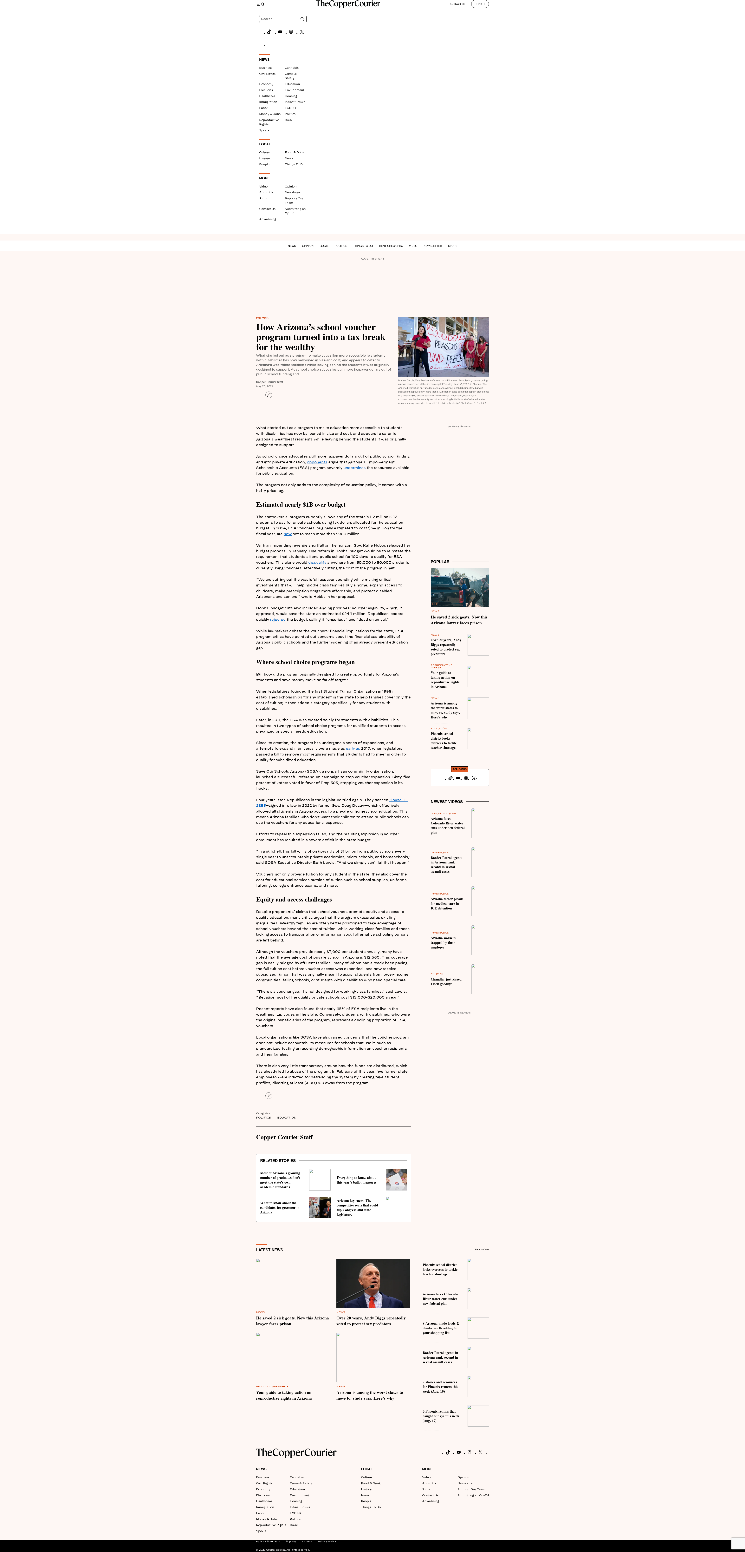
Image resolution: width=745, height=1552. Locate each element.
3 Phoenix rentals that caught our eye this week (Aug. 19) (441, 1416)
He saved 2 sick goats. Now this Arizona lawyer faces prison (459, 620)
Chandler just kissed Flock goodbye (446, 981)
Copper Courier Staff (269, 382)
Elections (266, 90)
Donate (480, 4)
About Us (266, 192)
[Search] (302, 19)
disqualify (317, 563)
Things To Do (295, 164)
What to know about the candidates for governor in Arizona (279, 1207)
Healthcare (267, 96)
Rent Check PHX (391, 246)
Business (265, 68)
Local (324, 246)
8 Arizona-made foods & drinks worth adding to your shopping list (441, 1328)
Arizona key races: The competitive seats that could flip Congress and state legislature (357, 1207)
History (264, 158)
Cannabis (292, 68)
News (289, 158)
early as (353, 748)
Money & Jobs (270, 114)
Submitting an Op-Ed (473, 1495)
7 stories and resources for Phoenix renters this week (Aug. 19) (440, 1386)
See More (482, 1249)
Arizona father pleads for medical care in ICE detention (447, 903)
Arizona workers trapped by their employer (443, 942)
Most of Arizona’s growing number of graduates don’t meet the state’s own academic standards (280, 1179)
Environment (294, 90)
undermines (354, 468)
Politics (290, 114)
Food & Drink (294, 152)
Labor (263, 108)
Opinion (291, 186)
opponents (317, 462)
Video (263, 186)
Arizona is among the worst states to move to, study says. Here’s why (445, 710)
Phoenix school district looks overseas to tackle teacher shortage (444, 740)
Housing (291, 96)
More (427, 1468)
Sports (264, 130)
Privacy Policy (327, 1541)
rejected (278, 620)
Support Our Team (471, 1489)
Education (292, 84)
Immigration (268, 102)
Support (291, 1541)
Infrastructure (295, 102)
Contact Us (267, 209)
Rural (289, 120)
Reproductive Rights (272, 1386)
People (264, 164)
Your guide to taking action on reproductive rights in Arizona (445, 679)
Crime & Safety (301, 1483)
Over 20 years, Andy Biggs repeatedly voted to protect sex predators (446, 646)
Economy (266, 84)
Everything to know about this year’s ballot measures (357, 1180)
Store (263, 198)
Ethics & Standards (268, 1541)
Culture (264, 152)
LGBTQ (290, 108)
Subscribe (457, 4)
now (288, 534)
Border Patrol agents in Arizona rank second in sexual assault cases (446, 864)
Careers (307, 1541)
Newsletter (293, 192)
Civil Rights (267, 74)
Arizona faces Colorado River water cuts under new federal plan (448, 825)
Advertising (267, 219)
